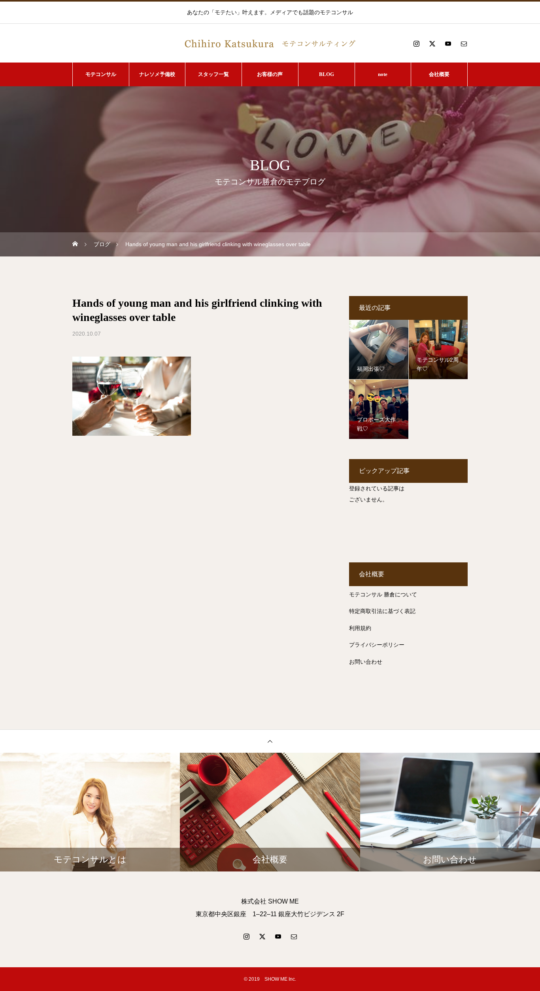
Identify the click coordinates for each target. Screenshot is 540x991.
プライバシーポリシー (376, 645)
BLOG (326, 74)
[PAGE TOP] (270, 741)
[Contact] (464, 43)
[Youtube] (448, 43)
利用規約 (360, 628)
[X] (432, 43)
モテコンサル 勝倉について (383, 594)
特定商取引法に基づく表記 (382, 611)
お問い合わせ (365, 662)
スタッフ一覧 (213, 74)
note (382, 74)
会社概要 (439, 74)
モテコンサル (100, 74)
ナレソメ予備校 (157, 74)
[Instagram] (416, 43)
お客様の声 (270, 74)
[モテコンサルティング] (270, 43)
